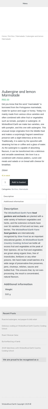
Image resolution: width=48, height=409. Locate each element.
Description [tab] (9, 196)
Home (4, 36)
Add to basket (19, 182)
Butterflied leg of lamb (11, 341)
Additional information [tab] (14, 201)
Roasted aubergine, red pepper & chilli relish (19, 319)
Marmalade (20, 36)
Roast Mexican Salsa (10, 335)
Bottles (11, 36)
